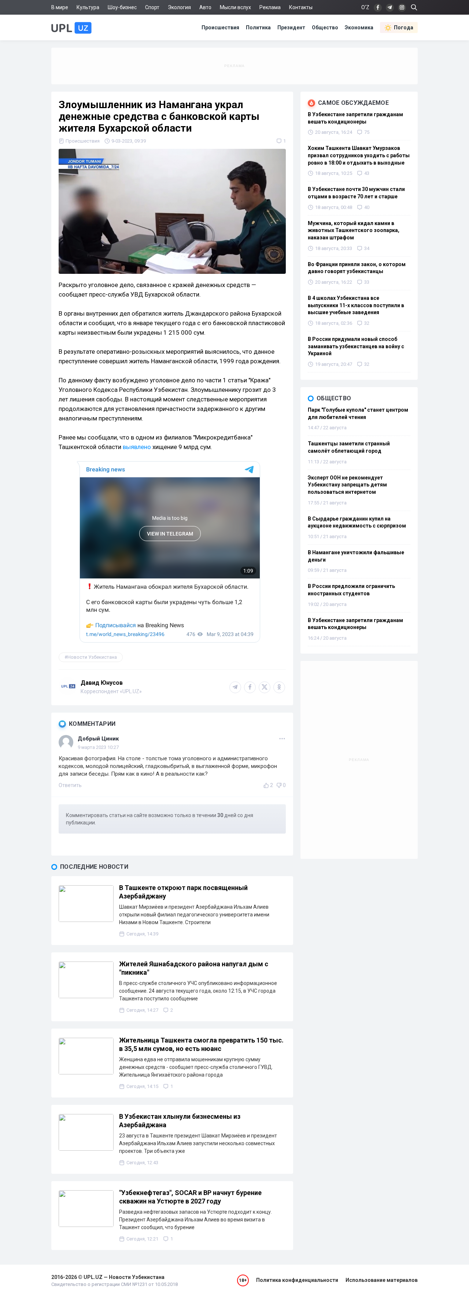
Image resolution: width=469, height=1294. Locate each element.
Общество (325, 27)
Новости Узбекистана (92, 657)
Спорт (152, 7)
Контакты (301, 7)
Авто (205, 7)
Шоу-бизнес (122, 7)
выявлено (137, 447)
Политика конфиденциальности (297, 1280)
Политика (258, 27)
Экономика (359, 27)
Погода (403, 27)
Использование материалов (382, 1280)
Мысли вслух (235, 7)
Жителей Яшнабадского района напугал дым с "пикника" (193, 968)
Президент (291, 27)
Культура (88, 7)
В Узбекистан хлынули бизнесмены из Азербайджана (179, 1121)
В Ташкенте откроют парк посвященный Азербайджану (183, 892)
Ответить (70, 785)
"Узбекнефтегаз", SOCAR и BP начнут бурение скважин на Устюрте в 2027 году (190, 1197)
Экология (179, 7)
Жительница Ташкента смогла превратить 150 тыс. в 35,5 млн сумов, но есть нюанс (201, 1044)
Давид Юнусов (102, 682)
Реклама (270, 7)
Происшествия (220, 27)
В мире (59, 7)
